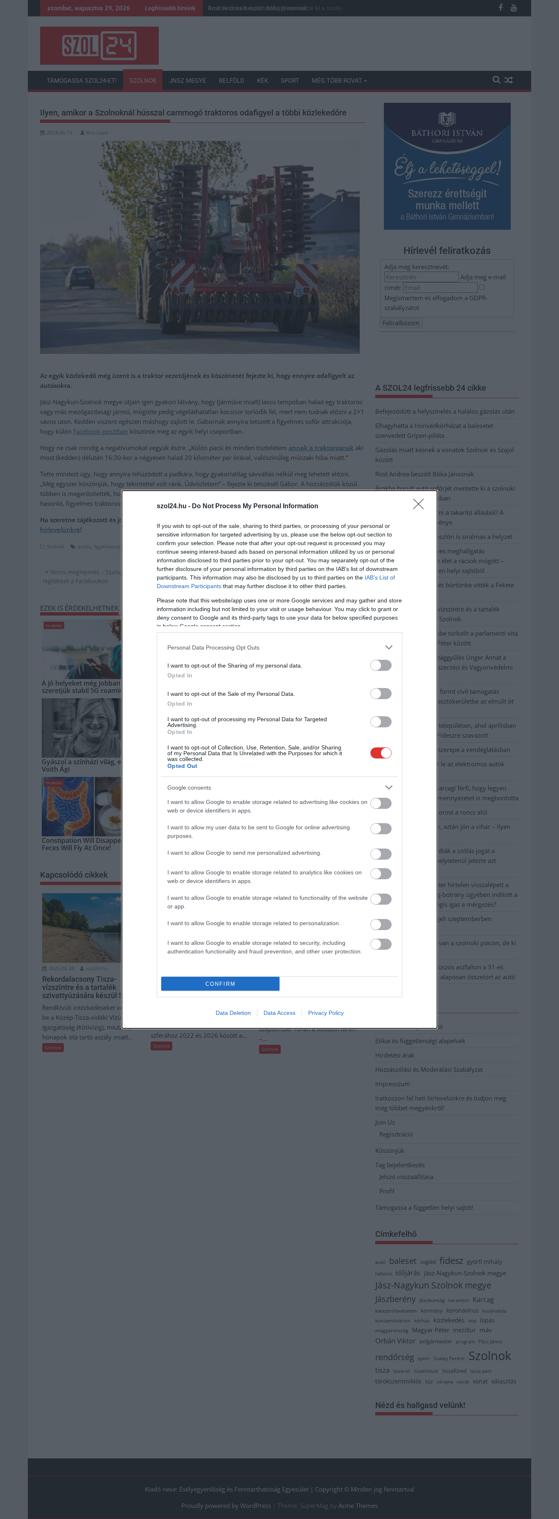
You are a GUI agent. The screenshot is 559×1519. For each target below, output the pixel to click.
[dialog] (279, 759)
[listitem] (279, 647)
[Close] (421, 506)
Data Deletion (233, 1013)
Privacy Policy (326, 1013)
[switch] (381, 665)
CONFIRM (220, 984)
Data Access (279, 1013)
